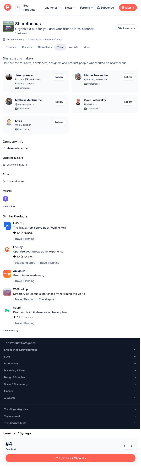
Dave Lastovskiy (95, 100)
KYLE (18, 120)
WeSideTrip (20, 289)
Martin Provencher (96, 75)
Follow (59, 77)
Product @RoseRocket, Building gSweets (28, 81)
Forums (85, 7)
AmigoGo (19, 271)
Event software (53, 39)
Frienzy (18, 247)
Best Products (29, 7)
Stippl (17, 307)
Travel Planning (15, 39)
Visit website (126, 28)
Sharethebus (24, 88)
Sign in (129, 7)
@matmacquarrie (24, 104)
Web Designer (23, 124)
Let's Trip (19, 223)
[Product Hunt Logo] (7, 7)
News (69, 7)
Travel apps (34, 39)
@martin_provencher (96, 79)
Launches (51, 7)
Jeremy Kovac (24, 75)
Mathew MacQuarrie (28, 100)
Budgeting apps (25, 262)
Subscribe (107, 7)
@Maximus (90, 104)
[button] (87, 47)
